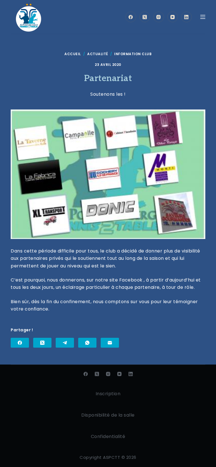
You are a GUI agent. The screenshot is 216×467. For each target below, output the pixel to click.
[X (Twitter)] (145, 17)
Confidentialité (108, 436)
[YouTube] (172, 17)
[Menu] (202, 16)
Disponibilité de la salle (108, 415)
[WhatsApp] (87, 343)
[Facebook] (130, 17)
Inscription (108, 393)
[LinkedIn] (186, 17)
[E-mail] (110, 343)
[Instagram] (158, 17)
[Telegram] (65, 343)
